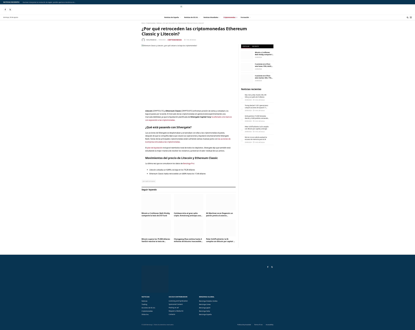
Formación (245, 17)
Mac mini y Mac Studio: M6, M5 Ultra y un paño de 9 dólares (255, 96)
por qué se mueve (149, 181)
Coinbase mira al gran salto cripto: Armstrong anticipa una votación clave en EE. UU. (187, 214)
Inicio (143, 23)
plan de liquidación (155, 147)
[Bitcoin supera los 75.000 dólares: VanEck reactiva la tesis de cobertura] (156, 228)
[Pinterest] (134, 133)
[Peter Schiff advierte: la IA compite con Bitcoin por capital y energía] (221, 228)
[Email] (134, 138)
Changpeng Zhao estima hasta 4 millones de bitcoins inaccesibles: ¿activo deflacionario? (188, 240)
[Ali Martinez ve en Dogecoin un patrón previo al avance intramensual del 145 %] (221, 202)
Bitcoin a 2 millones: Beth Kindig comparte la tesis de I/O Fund (156, 214)
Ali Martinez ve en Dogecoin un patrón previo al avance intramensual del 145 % (219, 214)
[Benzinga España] (207, 9)
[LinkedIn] (134, 127)
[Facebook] (134, 116)
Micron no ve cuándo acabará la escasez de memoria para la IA (256, 138)
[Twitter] (134, 122)
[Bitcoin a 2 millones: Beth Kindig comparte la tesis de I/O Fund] (156, 202)
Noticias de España (171, 17)
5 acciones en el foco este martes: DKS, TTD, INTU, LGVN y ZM (263, 77)
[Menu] (411, 17)
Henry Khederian (151, 40)
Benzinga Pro (188, 163)
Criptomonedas (229, 17)
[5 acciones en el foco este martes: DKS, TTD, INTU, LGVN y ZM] (247, 78)
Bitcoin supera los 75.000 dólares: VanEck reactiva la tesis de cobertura (156, 240)
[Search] (407, 17)
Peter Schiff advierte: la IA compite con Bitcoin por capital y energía (220, 240)
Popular (246, 46)
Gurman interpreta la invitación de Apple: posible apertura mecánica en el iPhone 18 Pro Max (50, 2)
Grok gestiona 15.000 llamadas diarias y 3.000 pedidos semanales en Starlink (256, 118)
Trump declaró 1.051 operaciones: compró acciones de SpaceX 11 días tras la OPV (256, 107)
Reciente (255, 46)
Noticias (159, 23)
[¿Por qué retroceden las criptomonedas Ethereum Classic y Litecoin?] (189, 75)
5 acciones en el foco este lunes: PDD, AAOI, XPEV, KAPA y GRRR (263, 65)
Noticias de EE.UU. (191, 17)
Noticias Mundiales (211, 17)
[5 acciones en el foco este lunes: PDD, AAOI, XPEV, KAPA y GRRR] (247, 67)
